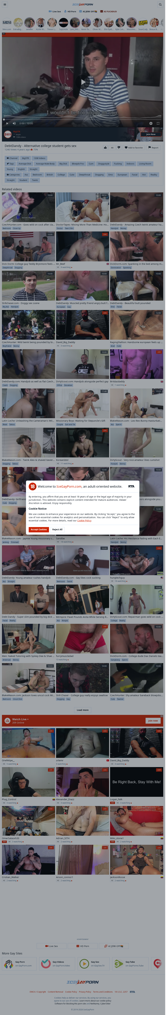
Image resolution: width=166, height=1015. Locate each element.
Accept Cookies (39, 529)
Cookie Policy (84, 520)
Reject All (57, 529)
